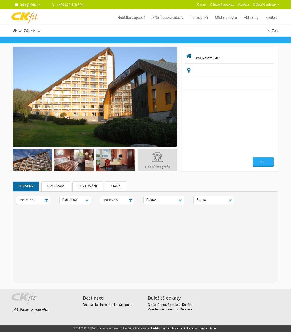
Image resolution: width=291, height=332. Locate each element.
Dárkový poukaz (222, 4)
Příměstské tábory (167, 17)
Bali (86, 305)
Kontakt (271, 17)
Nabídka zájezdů (131, 17)
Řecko (113, 305)
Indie (104, 305)
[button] (75, 200)
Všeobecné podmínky (163, 309)
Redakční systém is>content (168, 328)
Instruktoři (199, 17)
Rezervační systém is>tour (202, 328)
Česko (94, 305)
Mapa (116, 186)
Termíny (25, 186)
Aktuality (251, 17)
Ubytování (87, 186)
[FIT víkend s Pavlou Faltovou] (104, 96)
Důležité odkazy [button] (265, 4)
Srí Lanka (125, 305)
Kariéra (243, 4)
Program (55, 186)
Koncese (186, 309)
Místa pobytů (226, 17)
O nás (201, 4)
